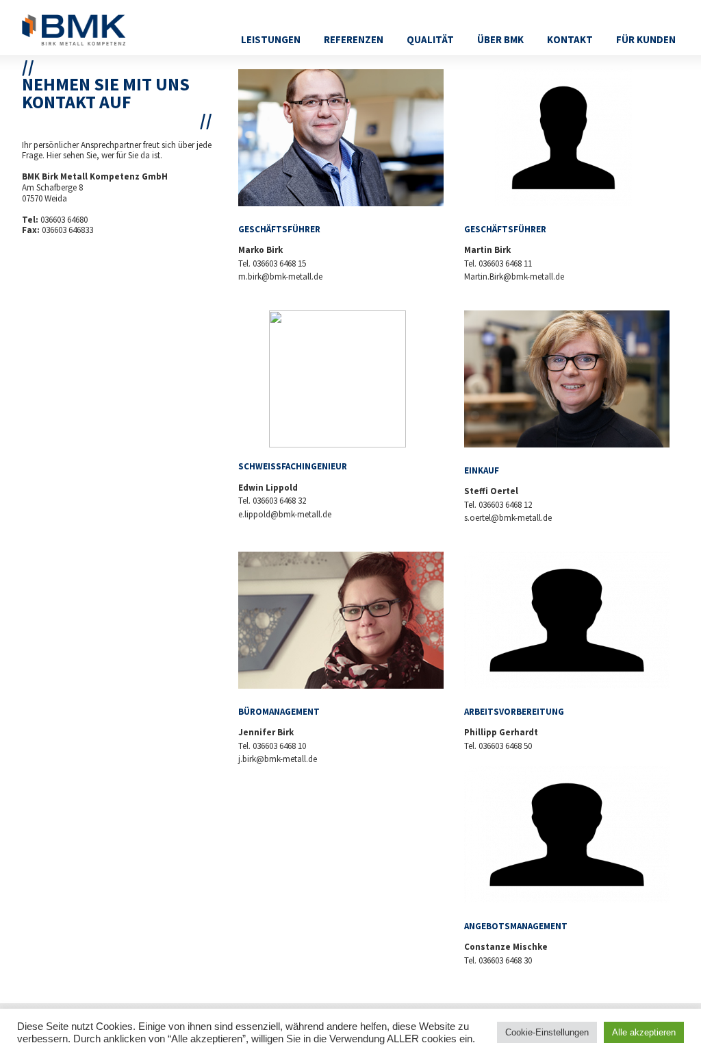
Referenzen (353, 39)
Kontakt (570, 39)
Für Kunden (646, 39)
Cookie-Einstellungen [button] (547, 1032)
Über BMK (500, 39)
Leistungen (271, 39)
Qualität (430, 39)
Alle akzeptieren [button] (644, 1032)
